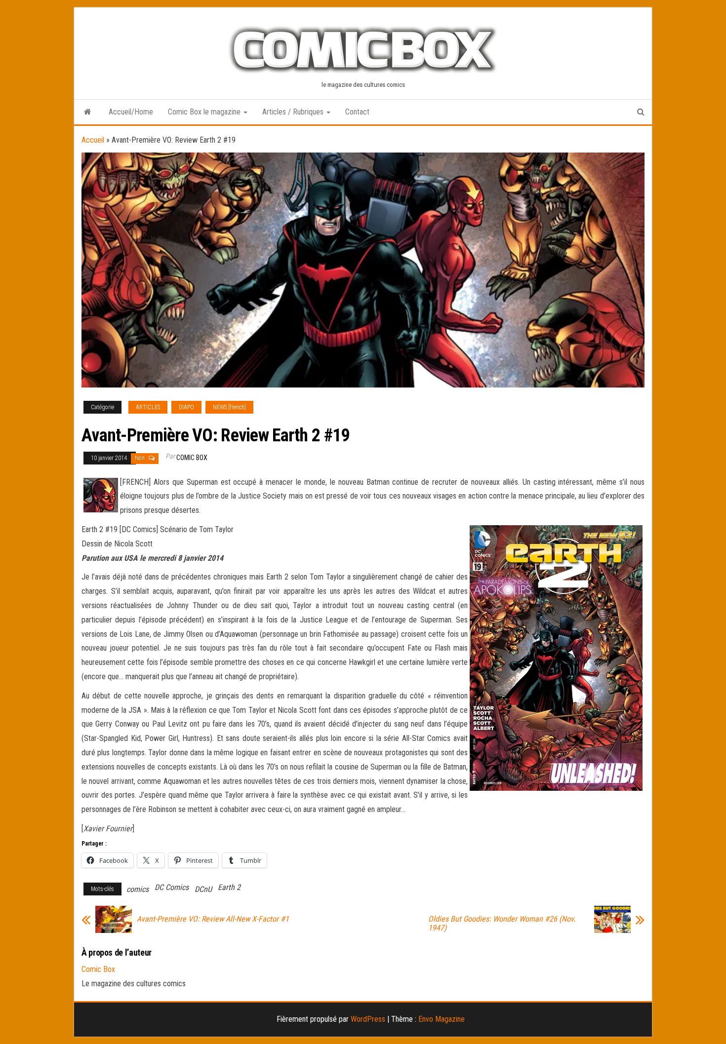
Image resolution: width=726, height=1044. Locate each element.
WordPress (368, 1019)
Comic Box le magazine (205, 111)
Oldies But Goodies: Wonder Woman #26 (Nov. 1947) (501, 923)
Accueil (92, 140)
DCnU (203, 889)
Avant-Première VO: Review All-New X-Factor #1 (213, 919)
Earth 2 (229, 887)
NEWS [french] (229, 407)
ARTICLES (148, 407)
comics (137, 889)
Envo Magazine (441, 1019)
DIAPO (186, 407)
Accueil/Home (131, 111)
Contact (357, 111)
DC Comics (172, 887)
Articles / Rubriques (293, 111)
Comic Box (191, 458)
